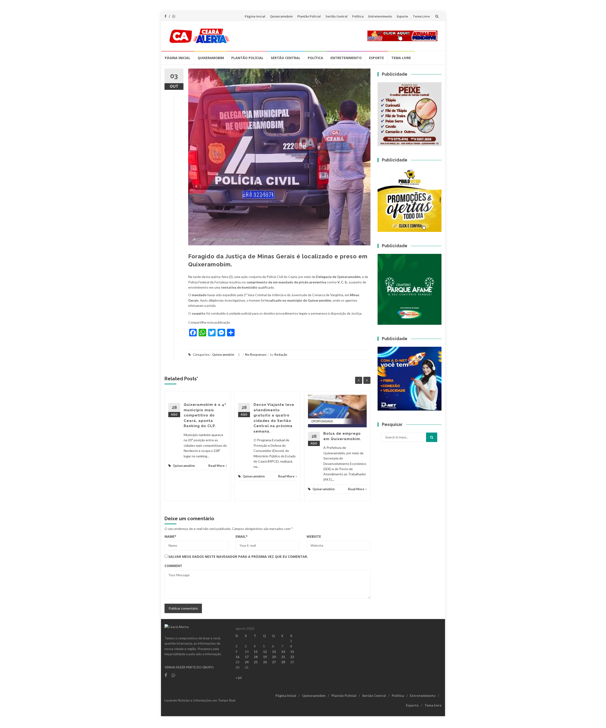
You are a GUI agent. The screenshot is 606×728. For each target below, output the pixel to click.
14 (283, 652)
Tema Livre (421, 16)
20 (274, 657)
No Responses (256, 354)
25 (256, 662)
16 (237, 657)
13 (274, 652)
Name (170, 536)
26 (265, 662)
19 (265, 657)
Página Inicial (255, 16)
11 (256, 652)
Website (314, 536)
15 (292, 652)
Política (358, 16)
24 (247, 662)
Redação (280, 354)
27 (274, 662)
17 (247, 657)
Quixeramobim (281, 16)
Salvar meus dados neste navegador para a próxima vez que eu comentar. (238, 556)
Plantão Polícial (309, 16)
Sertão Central (336, 16)
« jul (239, 678)
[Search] (431, 437)
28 (283, 662)
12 (265, 652)
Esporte (402, 16)
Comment (173, 565)
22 (292, 657)
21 (283, 657)
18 (256, 657)
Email (242, 536)
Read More (216, 466)
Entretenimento (380, 16)
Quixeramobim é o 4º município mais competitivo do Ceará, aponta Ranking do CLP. (205, 415)
